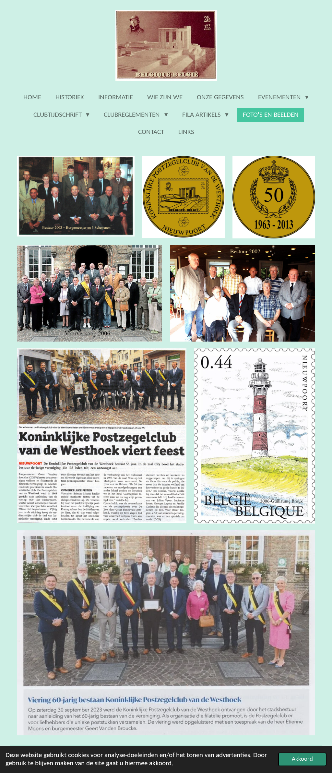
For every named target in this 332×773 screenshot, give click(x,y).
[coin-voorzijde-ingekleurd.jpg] (273, 197)
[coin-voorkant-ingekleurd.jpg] (183, 197)
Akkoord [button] (302, 759)
